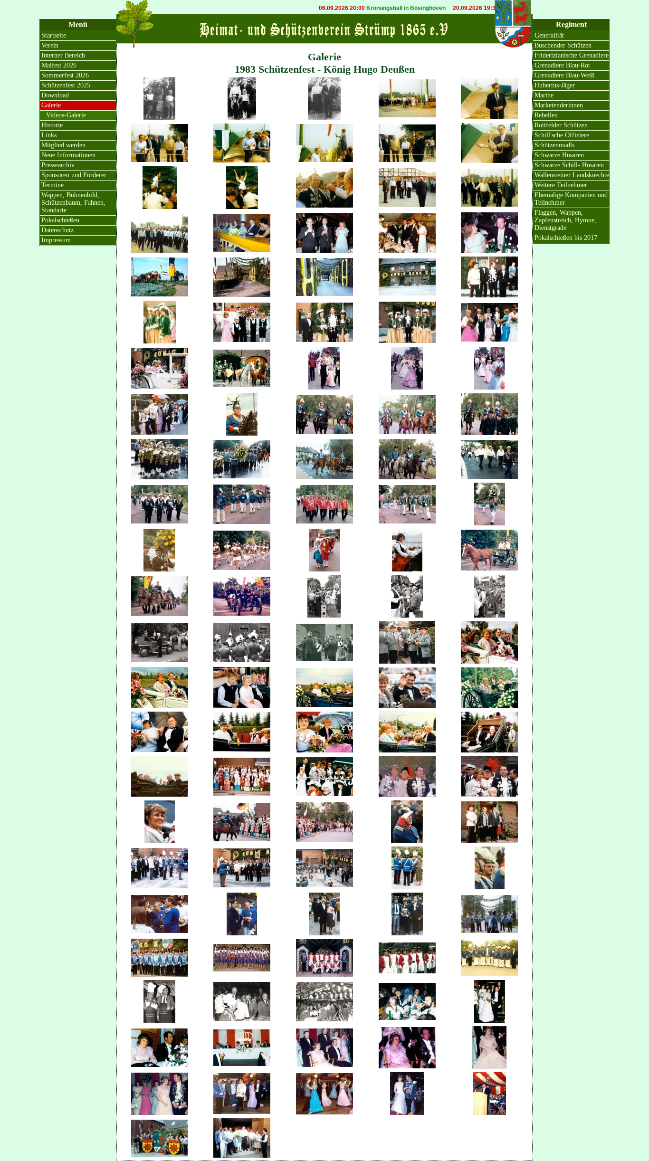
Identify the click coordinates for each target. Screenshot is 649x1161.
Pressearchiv (58, 165)
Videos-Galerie (66, 115)
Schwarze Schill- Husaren (569, 165)
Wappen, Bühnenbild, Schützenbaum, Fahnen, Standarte (73, 202)
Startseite (53, 35)
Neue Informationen (68, 155)
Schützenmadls (554, 145)
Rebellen (546, 115)
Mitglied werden (63, 145)
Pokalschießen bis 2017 (565, 237)
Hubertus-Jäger (554, 85)
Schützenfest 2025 (65, 85)
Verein (49, 45)
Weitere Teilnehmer (560, 185)
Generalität (549, 35)
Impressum (56, 240)
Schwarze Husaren (559, 155)
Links (49, 135)
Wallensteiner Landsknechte (571, 175)
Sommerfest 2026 (65, 75)
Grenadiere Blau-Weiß (564, 75)
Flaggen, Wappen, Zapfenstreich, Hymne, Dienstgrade (565, 220)
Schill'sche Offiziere (561, 135)
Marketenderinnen (558, 105)
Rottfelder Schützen (561, 125)
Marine (544, 95)
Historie (52, 125)
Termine (52, 185)
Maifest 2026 (58, 65)
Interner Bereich (63, 55)
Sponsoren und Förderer (73, 175)
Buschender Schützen (563, 45)
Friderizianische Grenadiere (571, 55)
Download (55, 95)
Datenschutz (57, 230)
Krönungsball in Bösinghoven (376, 8)
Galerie (51, 105)
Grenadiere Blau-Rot (562, 65)
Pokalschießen (60, 220)
